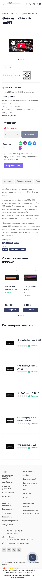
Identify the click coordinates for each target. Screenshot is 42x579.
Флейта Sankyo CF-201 (26, 445)
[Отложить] (17, 271)
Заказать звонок (13, 533)
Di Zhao (5, 249)
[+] (18, 134)
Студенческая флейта (17, 249)
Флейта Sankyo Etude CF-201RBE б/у (27, 367)
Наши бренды (8, 493)
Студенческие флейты (11, 243)
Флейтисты (7, 482)
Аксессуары (27, 493)
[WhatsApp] (19, 550)
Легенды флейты (8, 525)
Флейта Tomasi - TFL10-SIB (28, 393)
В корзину (29, 134)
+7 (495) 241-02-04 (15, 531)
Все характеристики (9, 116)
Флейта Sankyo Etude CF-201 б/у (29, 341)
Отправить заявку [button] (13, 166)
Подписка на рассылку (10, 521)
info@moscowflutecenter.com (18, 543)
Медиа (25, 497)
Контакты (6, 497)
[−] (5, 134)
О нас (4, 472)
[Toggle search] (30, 4)
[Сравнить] (17, 275)
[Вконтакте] (4, 550)
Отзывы (26, 507)
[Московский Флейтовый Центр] (13, 4)
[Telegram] (14, 550)
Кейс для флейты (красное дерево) (30, 289)
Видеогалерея (7, 517)
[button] (18, 60)
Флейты (26, 475)
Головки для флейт (30, 479)
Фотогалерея (7, 513)
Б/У (24, 490)
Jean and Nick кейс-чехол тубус (11, 288)
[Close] (38, 574)
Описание (8, 181)
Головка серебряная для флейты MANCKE (27, 419)
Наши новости (7, 509)
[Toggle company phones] (27, 4)
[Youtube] (9, 550)
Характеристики (24, 181)
